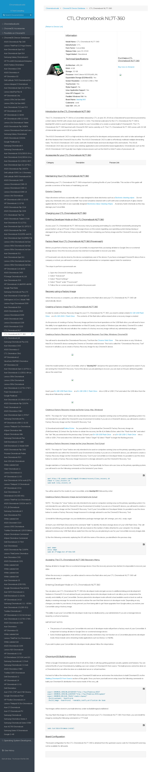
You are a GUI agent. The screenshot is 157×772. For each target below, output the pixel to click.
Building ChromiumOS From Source (59, 678)
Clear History (9, 750)
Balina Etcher (69, 428)
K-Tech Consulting (17, 8)
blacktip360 (81, 99)
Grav (9, 759)
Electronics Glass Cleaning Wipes (100, 204)
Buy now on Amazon (126, 67)
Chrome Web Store (105, 340)
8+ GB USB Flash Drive (63, 391)
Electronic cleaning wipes (124, 197)
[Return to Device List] (54, 26)
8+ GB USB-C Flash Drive (65, 316)
